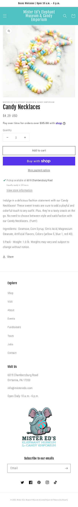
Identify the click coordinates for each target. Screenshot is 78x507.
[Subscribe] (66, 468)
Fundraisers (14, 327)
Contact (12, 352)
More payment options (39, 170)
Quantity (7, 130)
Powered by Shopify (60, 500)
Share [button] (10, 256)
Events (11, 318)
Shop (10, 293)
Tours (11, 335)
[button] (5, 16)
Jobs (10, 344)
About (11, 310)
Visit (10, 301)
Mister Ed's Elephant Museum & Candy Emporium (35, 500)
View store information (19, 190)
